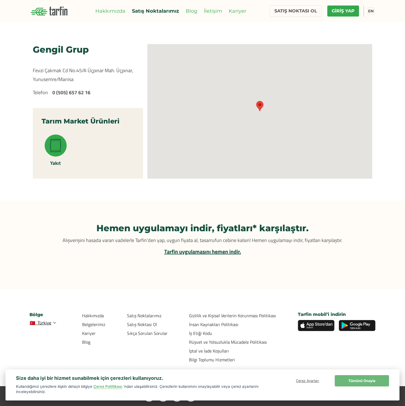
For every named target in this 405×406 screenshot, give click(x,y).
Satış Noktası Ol (142, 324)
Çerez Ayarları (307, 381)
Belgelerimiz (93, 324)
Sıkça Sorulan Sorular (147, 333)
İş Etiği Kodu (200, 333)
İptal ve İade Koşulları (209, 351)
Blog (191, 11)
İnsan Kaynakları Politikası (213, 324)
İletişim (213, 11)
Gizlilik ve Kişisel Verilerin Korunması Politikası (232, 315)
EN (371, 11)
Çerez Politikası (107, 386)
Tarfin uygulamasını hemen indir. (202, 251)
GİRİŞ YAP (343, 11)
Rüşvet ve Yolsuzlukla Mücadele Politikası (228, 342)
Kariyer (237, 11)
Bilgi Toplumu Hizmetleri (212, 359)
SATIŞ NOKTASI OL (295, 11)
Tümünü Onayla (361, 381)
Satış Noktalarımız (155, 11)
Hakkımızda (110, 11)
